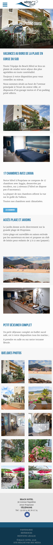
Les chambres (10, 210)
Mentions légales (26, 536)
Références (26, 533)
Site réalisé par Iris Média (27, 543)
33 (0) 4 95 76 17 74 (29, 510)
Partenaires (26, 530)
